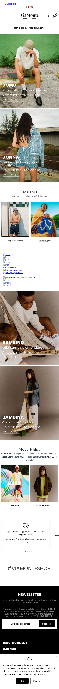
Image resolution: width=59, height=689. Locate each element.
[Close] (56, 656)
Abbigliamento (14, 95)
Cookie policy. (39, 674)
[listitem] (25, 534)
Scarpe (34, 95)
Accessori (11, 99)
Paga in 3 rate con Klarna (32, 27)
